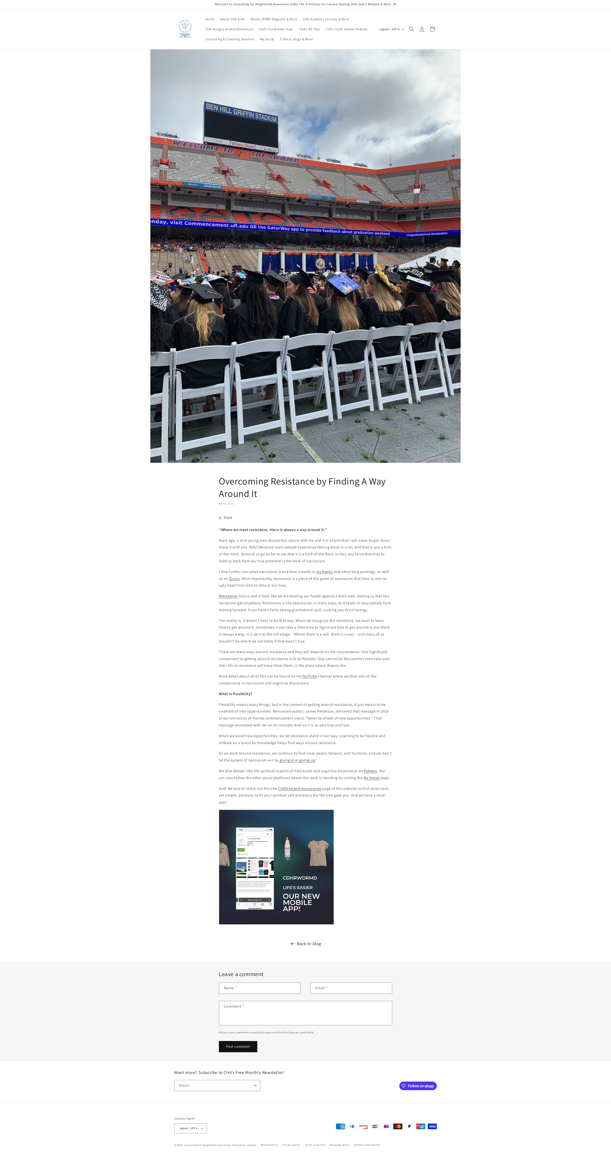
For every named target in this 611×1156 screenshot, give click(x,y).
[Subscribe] (254, 1085)
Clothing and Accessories (299, 788)
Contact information (367, 1144)
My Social (371, 777)
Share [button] (228, 517)
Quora (234, 578)
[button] (411, 29)
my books (324, 571)
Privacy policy (291, 1144)
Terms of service (315, 1144)
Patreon (370, 770)
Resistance (228, 596)
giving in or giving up (297, 760)
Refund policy (269, 1144)
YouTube (309, 676)
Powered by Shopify (244, 1145)
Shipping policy (339, 1144)
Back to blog (309, 943)
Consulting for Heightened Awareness (208, 1145)
